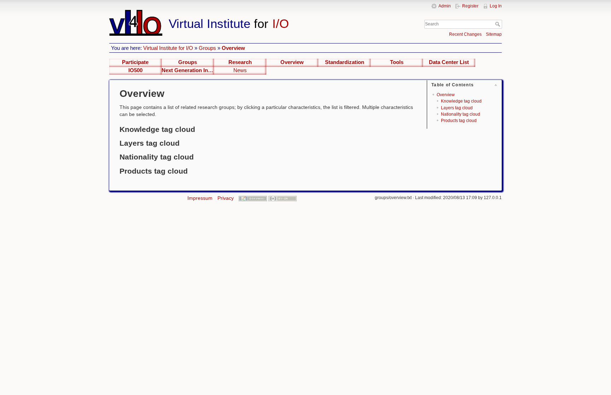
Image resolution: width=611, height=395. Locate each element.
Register (470, 6)
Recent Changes (465, 34)
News (240, 70)
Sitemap (494, 34)
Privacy (225, 198)
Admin (444, 6)
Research (240, 62)
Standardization (344, 62)
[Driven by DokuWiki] (253, 198)
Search (498, 24)
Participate (135, 62)
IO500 (135, 70)
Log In (496, 6)
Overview (233, 48)
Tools (396, 62)
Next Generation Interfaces (188, 70)
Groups (207, 48)
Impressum (200, 198)
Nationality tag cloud (460, 114)
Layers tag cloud (457, 107)
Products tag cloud (459, 120)
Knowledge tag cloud (461, 101)
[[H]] (244, 13)
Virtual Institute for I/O (168, 48)
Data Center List (449, 62)
